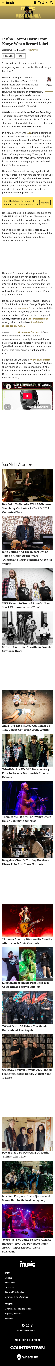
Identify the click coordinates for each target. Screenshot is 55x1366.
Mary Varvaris (33, 49)
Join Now (45, 202)
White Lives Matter (40, 359)
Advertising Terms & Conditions (16, 1297)
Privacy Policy (10, 1282)
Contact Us (9, 1318)
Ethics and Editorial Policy (14, 1292)
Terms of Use (9, 1287)
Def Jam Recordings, (38, 318)
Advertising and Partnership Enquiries (18, 1309)
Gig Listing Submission (13, 1313)
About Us (8, 1278)
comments (23, 307)
